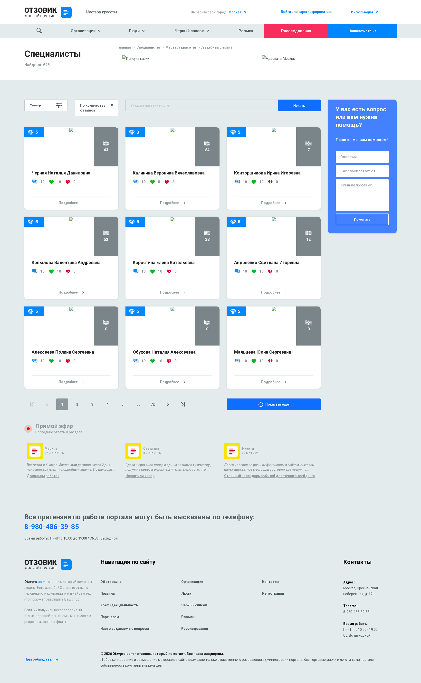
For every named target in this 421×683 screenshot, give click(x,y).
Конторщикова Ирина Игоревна (267, 172)
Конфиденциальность (119, 605)
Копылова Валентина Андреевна (66, 262)
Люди (186, 593)
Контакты (270, 582)
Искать (299, 105)
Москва (235, 12)
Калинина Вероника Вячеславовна (169, 172)
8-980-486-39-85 (51, 527)
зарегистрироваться (315, 12)
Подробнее (68, 203)
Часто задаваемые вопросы (124, 629)
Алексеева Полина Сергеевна (63, 352)
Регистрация (273, 593)
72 (153, 404)
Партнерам (109, 617)
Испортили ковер (139, 476)
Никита (248, 448)
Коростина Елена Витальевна (164, 262)
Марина (51, 448)
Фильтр (35, 105)
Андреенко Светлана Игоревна (266, 262)
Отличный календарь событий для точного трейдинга (269, 476)
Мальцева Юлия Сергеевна (262, 352)
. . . (137, 404)
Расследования (296, 31)
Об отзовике (111, 582)
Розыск (246, 31)
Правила (107, 593)
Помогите (362, 219)
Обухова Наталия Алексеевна (164, 352)
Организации (192, 582)
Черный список (194, 605)
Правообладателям (41, 659)
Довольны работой (43, 476)
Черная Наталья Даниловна (61, 172)
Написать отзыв (362, 31)
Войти (286, 12)
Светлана (151, 448)
